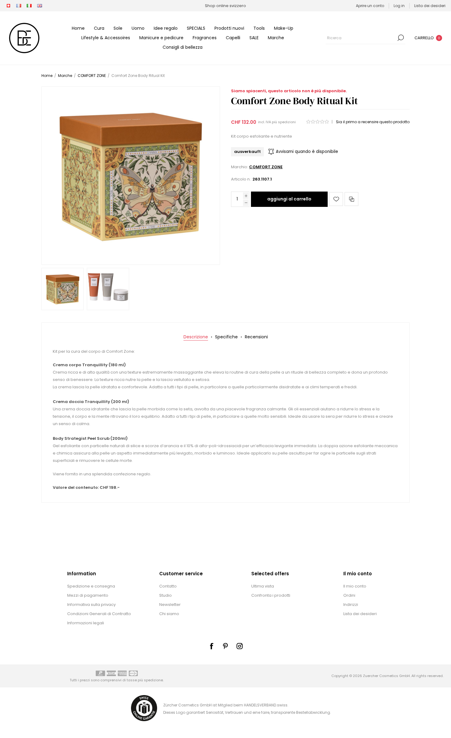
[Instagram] (239, 646)
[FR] (19, 6)
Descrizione (195, 337)
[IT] (29, 6)
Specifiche (226, 337)
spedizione (153, 680)
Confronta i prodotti (270, 595)
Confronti (351, 199)
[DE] (8, 6)
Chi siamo (169, 614)
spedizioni (287, 122)
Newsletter (170, 604)
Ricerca (400, 38)
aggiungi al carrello (289, 199)
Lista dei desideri (360, 614)
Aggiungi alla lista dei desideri (336, 199)
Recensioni (256, 337)
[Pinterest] (225, 646)
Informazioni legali (85, 623)
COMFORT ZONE (266, 167)
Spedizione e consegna (91, 586)
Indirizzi (350, 604)
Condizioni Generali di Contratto (99, 614)
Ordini (349, 595)
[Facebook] (211, 646)
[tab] (195, 337)
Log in (399, 5)
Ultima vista (262, 586)
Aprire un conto (370, 5)
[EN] (39, 6)
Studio (165, 595)
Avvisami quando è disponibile (307, 151)
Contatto (168, 586)
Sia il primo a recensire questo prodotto (373, 121)
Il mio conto (354, 586)
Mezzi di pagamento (87, 595)
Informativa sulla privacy (91, 604)
